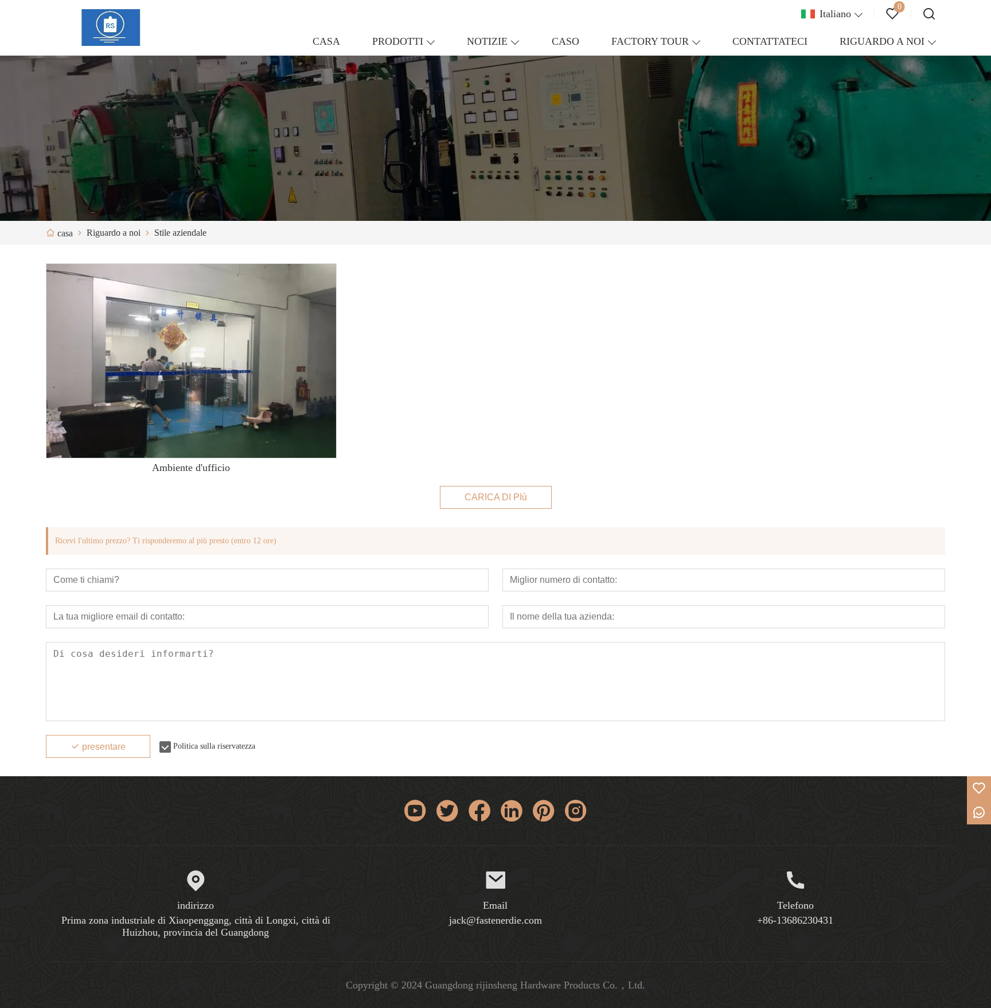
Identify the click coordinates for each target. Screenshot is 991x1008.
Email (495, 905)
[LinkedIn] (511, 810)
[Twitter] (447, 810)
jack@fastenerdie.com (495, 920)
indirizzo (195, 905)
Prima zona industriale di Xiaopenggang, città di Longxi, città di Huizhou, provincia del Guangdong (195, 926)
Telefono (795, 905)
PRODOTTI (397, 41)
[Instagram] (575, 810)
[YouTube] (415, 810)
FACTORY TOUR (650, 41)
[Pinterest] (543, 810)
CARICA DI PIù (496, 497)
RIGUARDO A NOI (882, 41)
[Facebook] (479, 810)
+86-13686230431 (795, 920)
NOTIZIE (487, 41)
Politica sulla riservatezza (214, 746)
